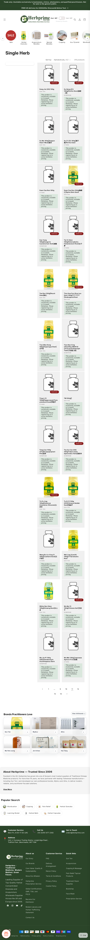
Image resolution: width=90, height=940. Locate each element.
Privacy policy (36, 936)
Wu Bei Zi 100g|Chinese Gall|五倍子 (73, 608)
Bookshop (70, 889)
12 (78, 689)
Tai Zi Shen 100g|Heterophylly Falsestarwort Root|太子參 (73, 242)
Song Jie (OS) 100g (47, 89)
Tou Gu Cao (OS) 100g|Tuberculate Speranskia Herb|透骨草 (73, 451)
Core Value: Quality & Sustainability (34, 869)
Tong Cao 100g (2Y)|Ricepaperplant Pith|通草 (47, 451)
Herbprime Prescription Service (33, 882)
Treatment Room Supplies (72, 882)
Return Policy (51, 871)
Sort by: (49, 60)
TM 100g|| (68, 398)
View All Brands (78, 714)
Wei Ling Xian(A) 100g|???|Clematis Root (71, 556)
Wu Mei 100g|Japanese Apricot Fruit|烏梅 (73, 658)
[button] (4, 19)
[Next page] (66, 693)
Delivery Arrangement (51, 864)
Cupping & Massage (74, 868)
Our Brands (30, 863)
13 (55, 694)
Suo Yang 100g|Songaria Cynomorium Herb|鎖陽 (48, 242)
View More (7, 789)
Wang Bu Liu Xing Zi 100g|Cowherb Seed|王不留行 (48, 556)
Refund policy (25, 936)
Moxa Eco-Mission (33, 876)
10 (66, 689)
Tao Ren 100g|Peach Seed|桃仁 (47, 294)
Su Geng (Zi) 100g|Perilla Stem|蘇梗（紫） (72, 91)
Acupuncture (71, 863)
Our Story (29, 858)
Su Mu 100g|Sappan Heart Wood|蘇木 (47, 141)
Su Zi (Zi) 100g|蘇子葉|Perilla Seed (71, 141)
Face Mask (70, 894)
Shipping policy (61, 936)
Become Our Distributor (30, 900)
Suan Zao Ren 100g (47, 190)
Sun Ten (69, 858)
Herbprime (14, 936)
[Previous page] (42, 689)
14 (61, 694)
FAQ (47, 858)
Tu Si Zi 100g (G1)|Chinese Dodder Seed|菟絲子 (72, 503)
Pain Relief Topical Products (73, 874)
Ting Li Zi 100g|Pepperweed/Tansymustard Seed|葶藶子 (49, 400)
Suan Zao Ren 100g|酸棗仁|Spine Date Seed (73, 191)
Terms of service (48, 936)
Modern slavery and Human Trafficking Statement (33, 909)
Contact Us (30, 917)
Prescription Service (74, 899)
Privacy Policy (51, 881)
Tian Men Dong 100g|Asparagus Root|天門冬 (48, 346)
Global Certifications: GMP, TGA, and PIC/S (34, 891)
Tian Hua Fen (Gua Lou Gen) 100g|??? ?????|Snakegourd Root (72, 295)
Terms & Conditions (53, 876)
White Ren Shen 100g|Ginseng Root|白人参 (49, 608)
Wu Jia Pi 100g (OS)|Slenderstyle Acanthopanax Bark (47, 659)
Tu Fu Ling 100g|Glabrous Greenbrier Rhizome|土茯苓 (48, 504)
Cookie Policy (51, 886)
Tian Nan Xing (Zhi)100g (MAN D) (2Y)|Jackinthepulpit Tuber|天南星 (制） (72, 347)
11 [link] (72, 689)
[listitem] (17, 726)
